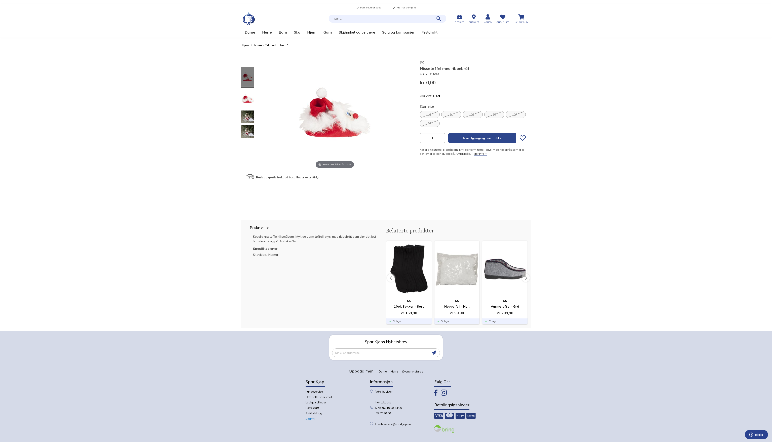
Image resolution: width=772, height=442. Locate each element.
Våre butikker (384, 391)
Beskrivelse (259, 228)
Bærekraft (312, 408)
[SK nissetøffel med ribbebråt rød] (247, 77)
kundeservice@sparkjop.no (393, 424)
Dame (383, 371)
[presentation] (259, 228)
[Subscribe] (434, 352)
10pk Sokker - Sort (409, 306)
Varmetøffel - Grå (505, 306)
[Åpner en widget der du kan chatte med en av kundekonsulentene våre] (756, 435)
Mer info (479, 154)
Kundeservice (314, 391)
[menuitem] (250, 32)
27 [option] (515, 114)
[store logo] (249, 18)
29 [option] (429, 123)
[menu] (386, 32)
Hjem (245, 45)
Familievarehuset (368, 8)
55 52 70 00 (383, 413)
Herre (394, 371)
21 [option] (451, 114)
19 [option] (429, 114)
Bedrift (310, 419)
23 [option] (472, 114)
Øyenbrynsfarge (412, 371)
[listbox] (473, 119)
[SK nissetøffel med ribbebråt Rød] (247, 117)
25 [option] (494, 114)
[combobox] (387, 19)
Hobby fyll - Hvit (457, 306)
